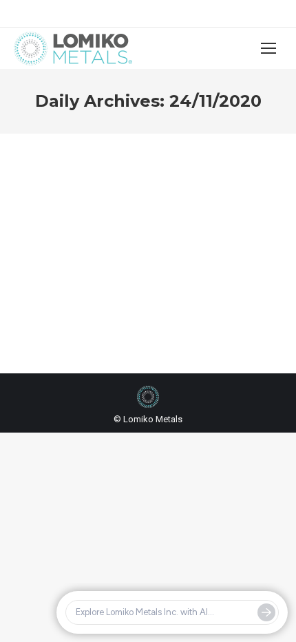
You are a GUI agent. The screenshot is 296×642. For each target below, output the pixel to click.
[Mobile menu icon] (268, 48)
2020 (40, 298)
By (122, 298)
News (65, 298)
